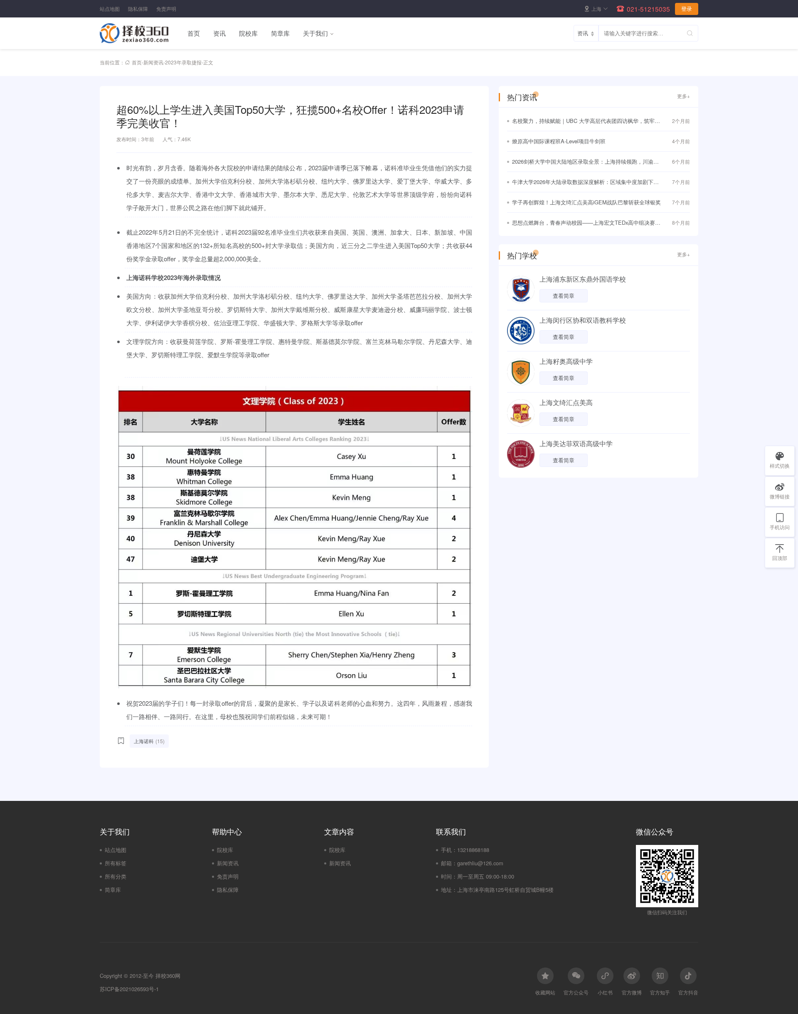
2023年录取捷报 (183, 62)
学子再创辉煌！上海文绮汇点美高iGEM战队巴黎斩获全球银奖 (586, 202)
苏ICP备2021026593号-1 (129, 989)
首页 (193, 33)
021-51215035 (648, 8)
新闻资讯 (153, 62)
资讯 (219, 33)
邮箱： (449, 863)
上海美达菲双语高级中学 (576, 443)
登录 (686, 9)
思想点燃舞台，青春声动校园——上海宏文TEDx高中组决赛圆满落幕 (586, 223)
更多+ (683, 95)
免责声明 (166, 8)
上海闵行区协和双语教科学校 (582, 320)
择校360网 (167, 976)
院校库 (248, 33)
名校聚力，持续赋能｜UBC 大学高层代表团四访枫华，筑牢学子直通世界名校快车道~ (586, 121)
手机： (449, 850)
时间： (449, 876)
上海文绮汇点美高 (566, 402)
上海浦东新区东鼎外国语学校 (582, 279)
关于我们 (315, 33)
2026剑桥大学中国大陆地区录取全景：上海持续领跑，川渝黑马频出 (585, 162)
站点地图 (110, 8)
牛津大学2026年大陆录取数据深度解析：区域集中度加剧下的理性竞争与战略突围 (585, 182)
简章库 (280, 33)
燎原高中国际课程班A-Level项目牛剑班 (559, 141)
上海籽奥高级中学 (566, 361)
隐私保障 (138, 8)
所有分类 (115, 876)
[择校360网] (140, 33)
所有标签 (115, 863)
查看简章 (563, 296)
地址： (449, 890)
